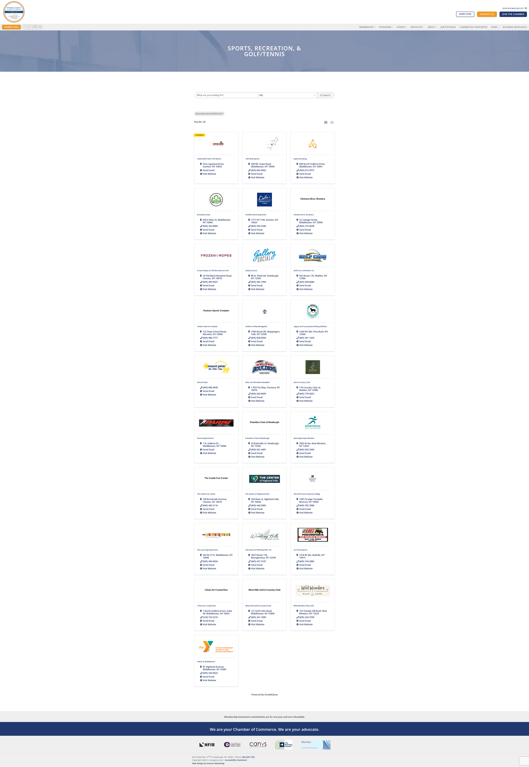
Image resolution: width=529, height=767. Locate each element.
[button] (326, 122)
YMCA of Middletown (206, 661)
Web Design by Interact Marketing (208, 763)
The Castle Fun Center (206, 494)
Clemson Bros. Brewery (304, 214)
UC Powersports (300, 550)
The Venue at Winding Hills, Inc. (258, 550)
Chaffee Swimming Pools (255, 214)
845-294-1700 (248, 757)
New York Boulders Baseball (257, 382)
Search (326, 95)
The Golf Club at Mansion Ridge (307, 494)
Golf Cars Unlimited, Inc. (304, 270)
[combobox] (287, 95)
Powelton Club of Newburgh (257, 438)
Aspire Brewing (300, 158)
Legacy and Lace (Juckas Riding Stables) (310, 326)
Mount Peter (202, 382)
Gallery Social (251, 270)
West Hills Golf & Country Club (258, 605)
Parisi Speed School (205, 438)
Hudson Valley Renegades (256, 326)
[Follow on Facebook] (25, 27)
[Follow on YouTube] (40, 27)
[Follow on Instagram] (30, 27)
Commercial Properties (474, 27)
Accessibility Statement (236, 760)
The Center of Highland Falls (257, 494)
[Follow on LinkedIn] (35, 27)
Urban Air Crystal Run (206, 605)
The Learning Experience (207, 550)
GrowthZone (271, 694)
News (494, 27)
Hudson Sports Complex (207, 326)
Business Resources (515, 27)
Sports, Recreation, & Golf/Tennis (208, 113)
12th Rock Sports (252, 158)
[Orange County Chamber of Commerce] (27, 12)
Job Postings (448, 27)
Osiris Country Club (302, 382)
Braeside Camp (203, 214)
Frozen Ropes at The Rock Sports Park (213, 270)
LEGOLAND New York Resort (209, 158)
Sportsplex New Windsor (304, 438)
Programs (385, 27)
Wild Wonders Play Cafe (304, 605)
